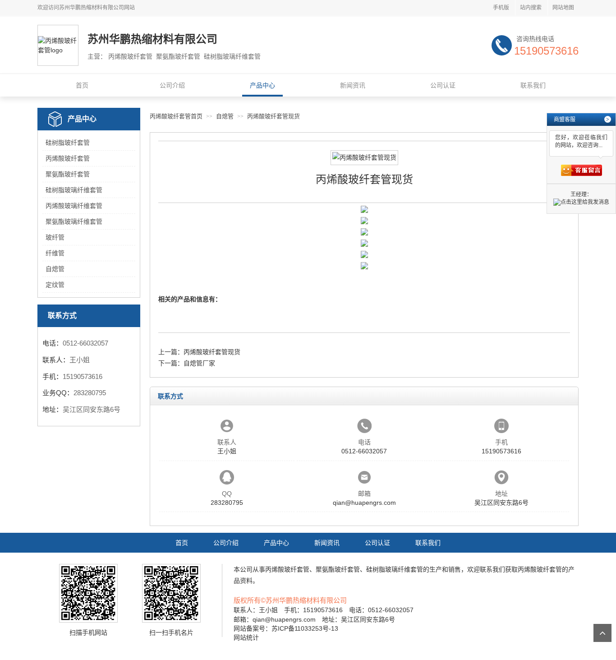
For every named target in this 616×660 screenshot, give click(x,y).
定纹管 (55, 284)
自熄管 (55, 268)
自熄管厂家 (199, 363)
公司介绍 (172, 85)
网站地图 (563, 8)
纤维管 (55, 253)
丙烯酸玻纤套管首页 (176, 116)
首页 (82, 85)
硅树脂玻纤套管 (68, 142)
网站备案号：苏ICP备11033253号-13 (286, 628)
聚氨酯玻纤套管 (68, 174)
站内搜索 (531, 8)
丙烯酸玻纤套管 (68, 158)
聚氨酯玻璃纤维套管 (74, 221)
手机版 (501, 8)
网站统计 (246, 637)
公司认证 (442, 85)
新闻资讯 (352, 85)
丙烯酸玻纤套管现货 (273, 116)
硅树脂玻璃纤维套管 (74, 190)
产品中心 (262, 85)
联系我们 (533, 85)
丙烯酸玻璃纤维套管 (74, 205)
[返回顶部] (602, 633)
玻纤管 (55, 237)
